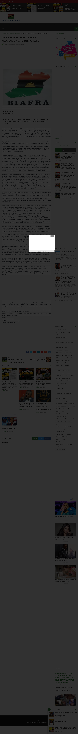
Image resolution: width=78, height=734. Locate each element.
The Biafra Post (43, 251)
